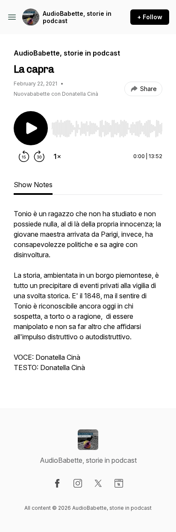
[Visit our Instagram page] (77, 483)
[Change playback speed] (57, 156)
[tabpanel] (88, 295)
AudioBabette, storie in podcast (77, 17)
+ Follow (149, 17)
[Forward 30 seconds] (39, 156)
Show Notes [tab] (33, 184)
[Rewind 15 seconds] (24, 156)
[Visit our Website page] (118, 483)
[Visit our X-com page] (98, 483)
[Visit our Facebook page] (57, 483)
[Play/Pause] (31, 128)
